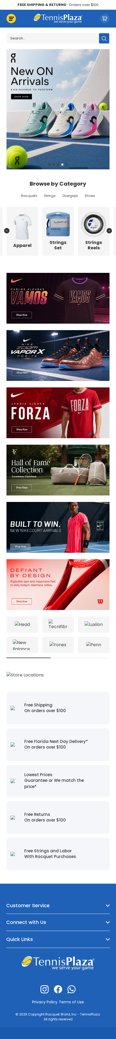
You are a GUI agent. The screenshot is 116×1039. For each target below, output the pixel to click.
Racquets (29, 195)
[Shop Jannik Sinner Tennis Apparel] (58, 412)
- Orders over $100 (58, 4)
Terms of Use (71, 1002)
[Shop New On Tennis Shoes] (58, 109)
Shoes (90, 195)
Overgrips (70, 195)
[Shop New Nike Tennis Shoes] (58, 355)
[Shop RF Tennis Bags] (58, 470)
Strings (50, 195)
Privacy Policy (44, 1002)
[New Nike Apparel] (58, 527)
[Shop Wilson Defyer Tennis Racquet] (58, 584)
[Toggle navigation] (11, 18)
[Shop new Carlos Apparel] (58, 298)
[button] (49, 164)
